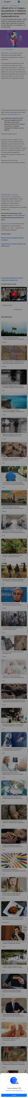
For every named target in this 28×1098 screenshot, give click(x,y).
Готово (14, 1095)
